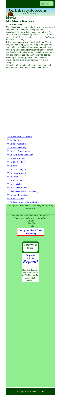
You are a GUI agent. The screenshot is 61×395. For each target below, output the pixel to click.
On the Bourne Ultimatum (21, 155)
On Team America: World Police (24, 202)
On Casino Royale (18, 169)
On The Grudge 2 (18, 162)
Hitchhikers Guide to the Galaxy (24, 191)
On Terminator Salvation (21, 136)
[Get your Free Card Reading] (30, 234)
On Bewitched (16, 184)
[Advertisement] (30, 103)
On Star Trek (15, 140)
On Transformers (17, 158)
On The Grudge (17, 198)
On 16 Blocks (16, 180)
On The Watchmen (18, 144)
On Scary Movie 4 (18, 173)
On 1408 (13, 166)
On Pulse (14, 176)
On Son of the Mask (19, 195)
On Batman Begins (18, 187)
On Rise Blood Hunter (20, 151)
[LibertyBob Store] (30, 281)
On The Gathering (18, 147)
